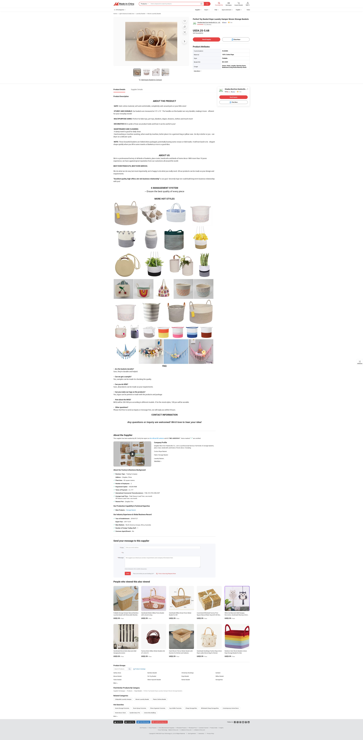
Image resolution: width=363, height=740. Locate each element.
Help (215, 10)
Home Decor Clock (120, 713)
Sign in (248, 5)
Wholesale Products (181, 727)
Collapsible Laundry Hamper (123, 699)
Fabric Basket (117, 679)
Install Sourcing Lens (160, 722)
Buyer (206, 10)
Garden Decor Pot (135, 713)
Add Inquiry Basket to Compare (151, 80)
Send (127, 573)
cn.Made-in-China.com (199, 730)
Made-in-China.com (173, 730)
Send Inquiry (206, 39)
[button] (201, 4)
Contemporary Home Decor (231, 708)
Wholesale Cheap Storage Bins (210, 708)
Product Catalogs (140, 669)
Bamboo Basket (152, 673)
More (115, 716)
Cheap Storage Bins (191, 708)
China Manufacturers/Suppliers (166, 727)
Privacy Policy (210, 733)
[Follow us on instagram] (240, 722)
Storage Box (219, 679)
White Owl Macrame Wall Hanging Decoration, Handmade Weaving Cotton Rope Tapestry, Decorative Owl (236, 615)
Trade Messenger (143, 722)
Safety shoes (117, 673)
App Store (118, 722)
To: (123, 553)
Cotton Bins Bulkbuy (150, 713)
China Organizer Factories (157, 708)
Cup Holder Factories (175, 708)
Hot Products (143, 727)
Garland (218, 673)
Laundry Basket (140, 13)
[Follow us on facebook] (235, 722)
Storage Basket (131, 510)
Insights (221, 727)
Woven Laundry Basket (154, 13)
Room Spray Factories (139, 708)
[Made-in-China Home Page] (123, 4)
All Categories (120, 10)
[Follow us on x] (238, 722)
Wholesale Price (193, 727)
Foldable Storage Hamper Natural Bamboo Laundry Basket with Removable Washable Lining (125, 615)
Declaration (201, 733)
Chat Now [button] (237, 39)
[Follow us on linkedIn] (249, 722)
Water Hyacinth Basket (154, 679)
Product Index (213, 727)
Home (115, 13)
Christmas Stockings (188, 673)
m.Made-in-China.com (186, 730)
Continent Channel (203, 727)
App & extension (226, 10)
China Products (152, 727)
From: (122, 547)
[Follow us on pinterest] (246, 722)
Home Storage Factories (122, 708)
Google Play (129, 722)
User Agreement (192, 733)
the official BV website (157, 438)
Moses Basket (117, 676)
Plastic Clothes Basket (159, 699)
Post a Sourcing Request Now (166, 573)
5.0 (227, 92)
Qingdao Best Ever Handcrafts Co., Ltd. (208, 22)
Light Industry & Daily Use (126, 13)
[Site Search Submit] (207, 4)
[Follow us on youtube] (243, 722)
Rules (248, 10)
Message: (121, 558)
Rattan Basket (186, 679)
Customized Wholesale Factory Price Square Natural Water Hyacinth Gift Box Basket (208, 615)
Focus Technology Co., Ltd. (168, 733)
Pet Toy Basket (151, 676)
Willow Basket (220, 676)
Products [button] (144, 4)
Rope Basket (185, 676)
